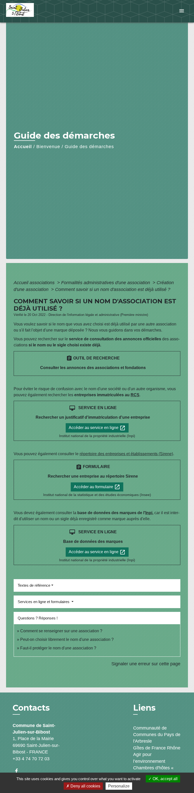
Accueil (23, 146)
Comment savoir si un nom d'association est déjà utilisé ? (112, 289)
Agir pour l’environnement (149, 758)
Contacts (31, 708)
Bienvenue (48, 146)
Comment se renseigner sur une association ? (61, 631)
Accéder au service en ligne (97, 428)
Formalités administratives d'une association (106, 282)
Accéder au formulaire (97, 487)
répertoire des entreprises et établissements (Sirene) (126, 454)
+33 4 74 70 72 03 (31, 758)
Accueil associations (35, 282)
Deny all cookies (84, 786)
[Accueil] (25, 11)
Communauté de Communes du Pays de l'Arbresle (156, 734)
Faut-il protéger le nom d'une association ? (58, 648)
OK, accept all (165, 779)
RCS (135, 395)
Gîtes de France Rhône (156, 747)
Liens (144, 708)
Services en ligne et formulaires (44, 602)
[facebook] (19, 771)
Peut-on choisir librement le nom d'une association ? (67, 639)
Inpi (148, 513)
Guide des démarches (89, 146)
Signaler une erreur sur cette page (145, 663)
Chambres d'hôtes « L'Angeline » (153, 771)
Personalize (119, 786)
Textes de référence (34, 585)
